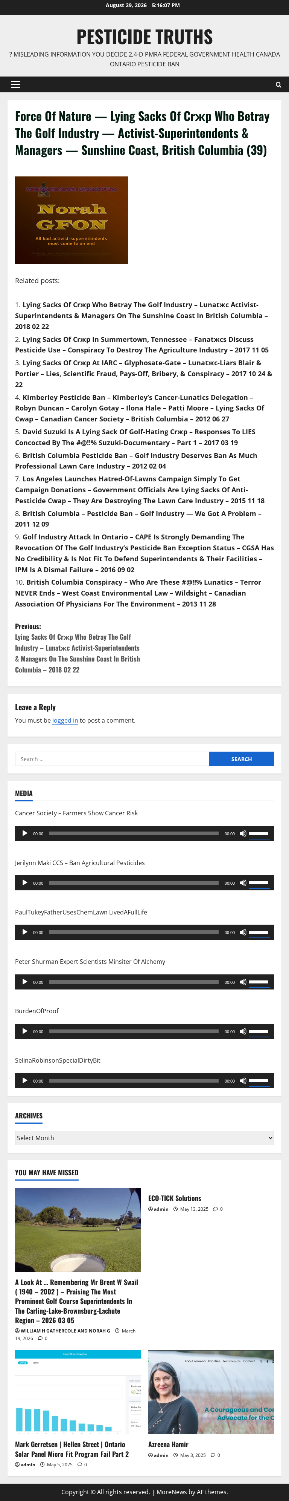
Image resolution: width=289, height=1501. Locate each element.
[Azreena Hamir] (211, 1392)
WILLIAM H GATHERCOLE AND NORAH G (65, 1331)
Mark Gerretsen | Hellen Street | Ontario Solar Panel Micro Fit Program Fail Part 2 (72, 1448)
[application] (144, 833)
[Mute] (243, 833)
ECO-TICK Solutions (174, 1198)
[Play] (25, 833)
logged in (65, 720)
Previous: (77, 647)
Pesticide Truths (144, 36)
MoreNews (172, 1492)
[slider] (259, 832)
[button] (16, 84)
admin (161, 1209)
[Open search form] (278, 84)
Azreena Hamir (168, 1444)
